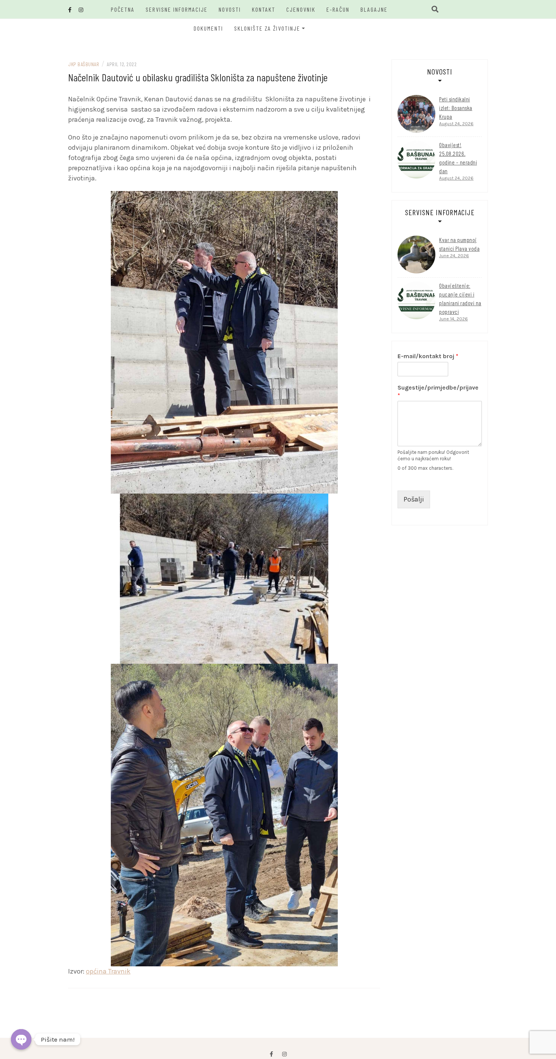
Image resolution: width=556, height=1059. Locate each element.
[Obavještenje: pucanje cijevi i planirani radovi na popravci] (416, 300)
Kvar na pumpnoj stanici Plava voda (459, 244)
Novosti (230, 9)
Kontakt (263, 9)
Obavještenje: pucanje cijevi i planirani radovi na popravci (460, 298)
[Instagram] (284, 1054)
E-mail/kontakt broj (428, 356)
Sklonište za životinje (267, 28)
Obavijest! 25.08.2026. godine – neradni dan (458, 157)
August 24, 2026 (456, 123)
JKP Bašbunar (83, 64)
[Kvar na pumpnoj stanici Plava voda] (416, 254)
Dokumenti (208, 28)
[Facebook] (271, 1054)
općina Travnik (108, 971)
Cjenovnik (300, 9)
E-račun (337, 9)
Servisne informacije (177, 9)
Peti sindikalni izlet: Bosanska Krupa (455, 108)
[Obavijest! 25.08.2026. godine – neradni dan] (416, 160)
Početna (123, 9)
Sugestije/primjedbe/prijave (438, 391)
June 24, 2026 (454, 255)
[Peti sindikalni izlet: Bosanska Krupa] (416, 114)
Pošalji (414, 499)
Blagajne (374, 9)
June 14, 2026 (453, 318)
